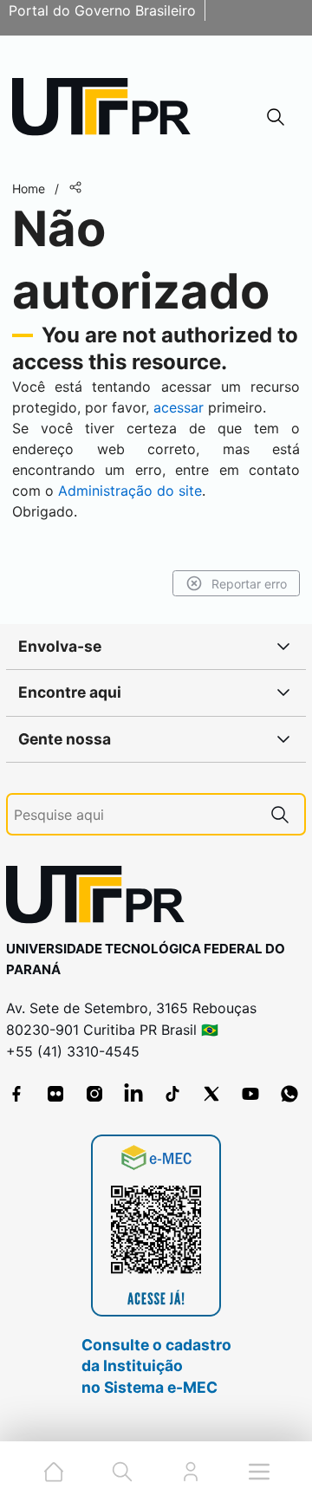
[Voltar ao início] (101, 898)
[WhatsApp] (289, 1093)
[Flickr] (55, 1093)
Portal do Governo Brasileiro (102, 10)
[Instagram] (94, 1093)
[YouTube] (250, 1093)
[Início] (107, 110)
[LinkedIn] (133, 1093)
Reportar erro (249, 583)
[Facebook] (16, 1093)
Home (28, 188)
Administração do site (130, 490)
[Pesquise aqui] (280, 814)
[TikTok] (172, 1093)
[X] (211, 1093)
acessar (178, 407)
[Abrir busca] (275, 116)
